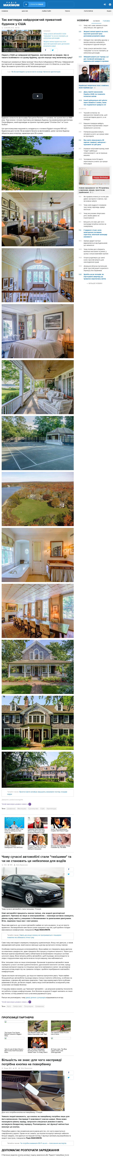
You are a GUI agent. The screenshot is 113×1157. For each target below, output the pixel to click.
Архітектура (51, 809)
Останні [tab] (96, 21)
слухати (36, 4)
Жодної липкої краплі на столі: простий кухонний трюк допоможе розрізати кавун (56, 44)
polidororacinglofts (16, 800)
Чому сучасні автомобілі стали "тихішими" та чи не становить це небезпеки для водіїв (55, 36)
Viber (29, 804)
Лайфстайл (46, 11)
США (42, 809)
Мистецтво (22, 809)
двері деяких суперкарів (36, 997)
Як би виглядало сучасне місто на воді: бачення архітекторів (35, 72)
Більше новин (95, 283)
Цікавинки (11, 809)
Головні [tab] (106, 21)
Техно (67, 11)
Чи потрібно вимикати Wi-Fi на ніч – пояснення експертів (43, 1143)
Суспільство (33, 809)
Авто (9, 1006)
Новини (5, 11)
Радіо (109, 11)
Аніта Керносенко (22, 865)
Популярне (88, 11)
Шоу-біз (25, 11)
